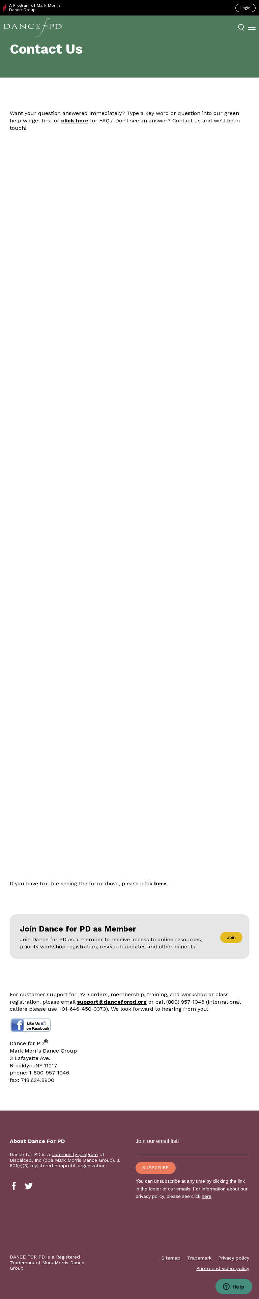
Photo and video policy (222, 1268)
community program (75, 1154)
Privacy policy (233, 1258)
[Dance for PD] (33, 27)
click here (74, 120)
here (160, 883)
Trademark (199, 1258)
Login (245, 8)
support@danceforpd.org (112, 1002)
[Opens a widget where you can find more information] (233, 1287)
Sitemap (171, 1258)
